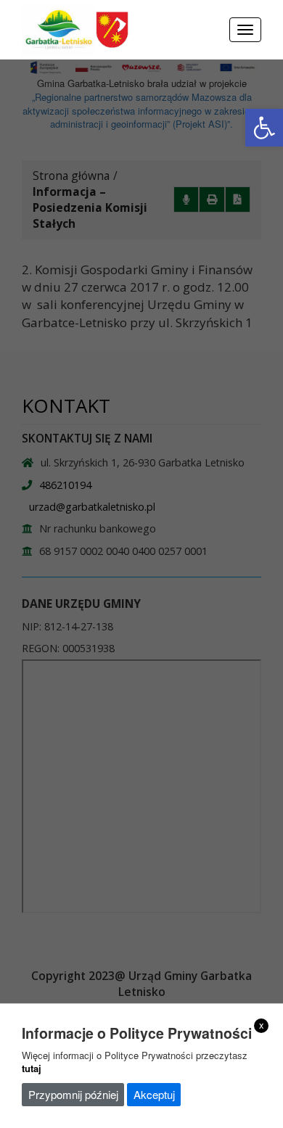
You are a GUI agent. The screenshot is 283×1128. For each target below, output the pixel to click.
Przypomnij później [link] (73, 1094)
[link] (264, 128)
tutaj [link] (31, 1068)
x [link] (261, 1025)
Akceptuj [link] (154, 1094)
